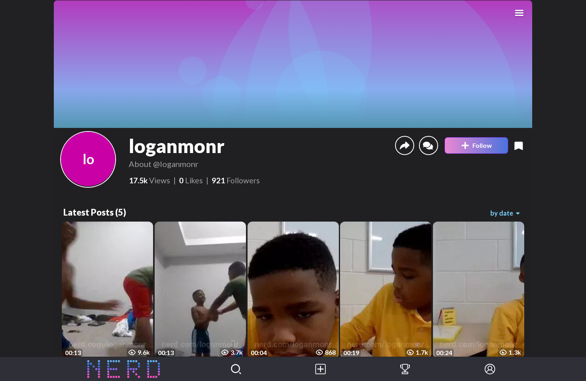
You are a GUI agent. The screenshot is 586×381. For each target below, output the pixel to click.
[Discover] (236, 369)
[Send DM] (428, 145)
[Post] (320, 369)
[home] (124, 369)
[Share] (404, 145)
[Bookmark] (518, 145)
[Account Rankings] (405, 369)
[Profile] (490, 369)
